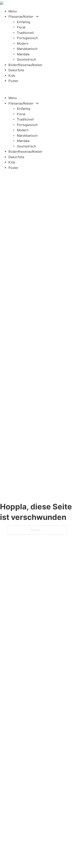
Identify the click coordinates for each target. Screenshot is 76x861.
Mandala (23, 54)
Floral (21, 27)
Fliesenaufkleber (21, 17)
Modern (22, 43)
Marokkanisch (27, 49)
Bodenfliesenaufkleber (25, 65)
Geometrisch (26, 59)
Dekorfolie (16, 70)
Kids (11, 76)
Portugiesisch (27, 38)
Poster (13, 81)
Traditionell (25, 33)
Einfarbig (23, 22)
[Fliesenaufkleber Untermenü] (37, 16)
